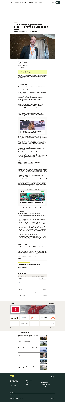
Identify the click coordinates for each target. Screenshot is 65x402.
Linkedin (26, 384)
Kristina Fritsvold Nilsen (14, 381)
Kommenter (25, 62)
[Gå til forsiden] (11, 2)
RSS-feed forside (28, 380)
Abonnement (12, 392)
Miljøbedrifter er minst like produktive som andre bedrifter (29, 264)
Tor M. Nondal (13, 385)
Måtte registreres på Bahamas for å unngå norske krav (32, 207)
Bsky (26, 386)
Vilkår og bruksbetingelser (45, 384)
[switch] (45, 71)
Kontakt (11, 394)
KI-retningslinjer (43, 386)
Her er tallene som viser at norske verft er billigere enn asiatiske (34, 107)
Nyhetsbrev (24, 267)
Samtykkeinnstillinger (44, 382)
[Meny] (62, 2)
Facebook (27, 382)
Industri (19, 267)
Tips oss (52, 376)
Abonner (57, 2)
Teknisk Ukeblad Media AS (18, 398)
